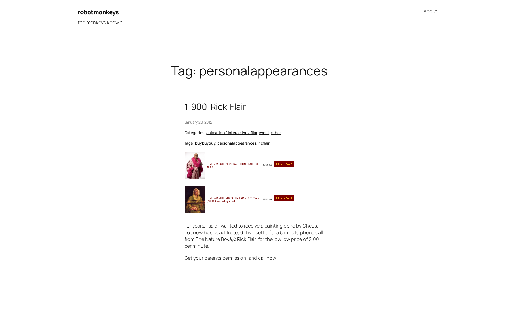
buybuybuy (205, 143)
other (276, 132)
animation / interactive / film (231, 132)
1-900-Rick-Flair (215, 106)
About (430, 11)
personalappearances (236, 143)
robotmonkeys (98, 12)
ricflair (264, 143)
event (264, 132)
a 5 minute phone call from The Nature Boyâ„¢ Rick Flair (254, 235)
